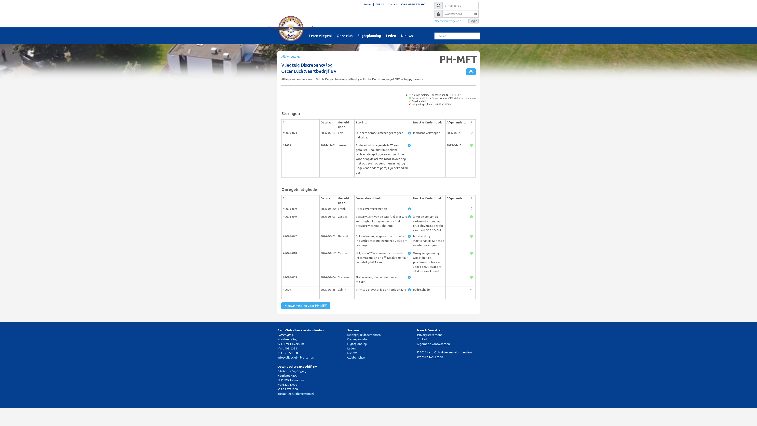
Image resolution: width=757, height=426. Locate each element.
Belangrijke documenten (364, 334)
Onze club (345, 36)
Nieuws (407, 36)
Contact (392, 4)
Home (367, 4)
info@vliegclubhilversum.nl (295, 357)
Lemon (438, 357)
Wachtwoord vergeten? (447, 21)
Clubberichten (356, 357)
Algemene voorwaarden (433, 344)
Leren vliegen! (320, 36)
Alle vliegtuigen (291, 56)
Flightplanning (369, 36)
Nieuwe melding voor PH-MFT (305, 305)
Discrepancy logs (358, 339)
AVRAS (380, 4)
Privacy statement (429, 334)
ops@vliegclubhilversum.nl (295, 393)
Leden (391, 36)
